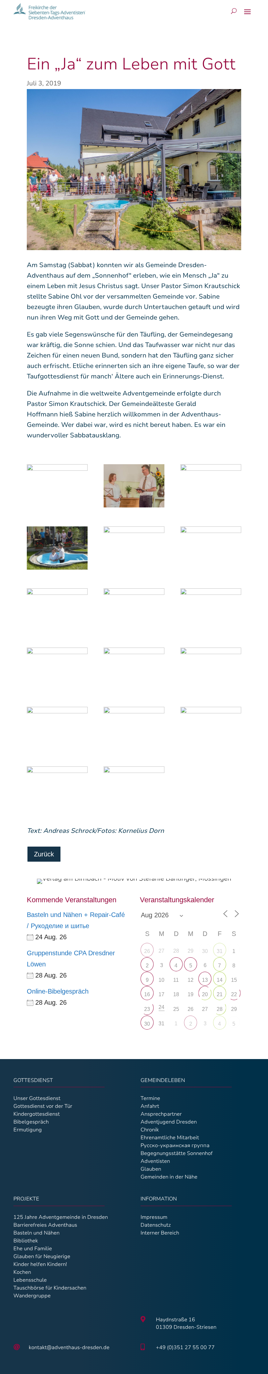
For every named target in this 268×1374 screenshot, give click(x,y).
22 (234, 994)
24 (161, 1007)
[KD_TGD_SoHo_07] (210, 728)
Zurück (44, 854)
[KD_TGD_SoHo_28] (57, 669)
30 (205, 951)
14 (220, 980)
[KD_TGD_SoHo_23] (134, 728)
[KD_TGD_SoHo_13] (210, 485)
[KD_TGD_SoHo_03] (57, 610)
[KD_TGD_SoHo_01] (134, 788)
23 (147, 1009)
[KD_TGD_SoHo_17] (57, 549)
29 (234, 1009)
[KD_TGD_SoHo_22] (210, 669)
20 (205, 994)
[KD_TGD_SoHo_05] (210, 548)
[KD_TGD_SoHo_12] (134, 487)
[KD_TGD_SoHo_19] (134, 610)
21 (220, 994)
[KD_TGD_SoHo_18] (134, 548)
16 (147, 994)
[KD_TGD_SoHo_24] (57, 728)
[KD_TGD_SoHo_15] (57, 788)
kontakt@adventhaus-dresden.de (69, 1347)
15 (234, 980)
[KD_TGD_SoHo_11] (57, 485)
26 (147, 951)
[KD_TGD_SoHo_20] (210, 610)
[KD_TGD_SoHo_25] (134, 669)
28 (220, 1009)
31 (220, 951)
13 (205, 980)
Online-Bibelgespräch (58, 991)
